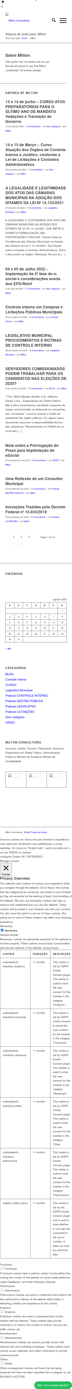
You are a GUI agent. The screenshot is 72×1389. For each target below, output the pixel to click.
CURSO (10, 685)
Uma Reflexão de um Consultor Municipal (34, 481)
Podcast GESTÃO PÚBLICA (24, 701)
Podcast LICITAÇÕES (19, 711)
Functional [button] (6, 1264)
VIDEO (55, 460)
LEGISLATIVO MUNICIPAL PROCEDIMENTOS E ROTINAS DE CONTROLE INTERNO (33, 340)
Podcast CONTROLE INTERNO (26, 695)
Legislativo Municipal (18, 690)
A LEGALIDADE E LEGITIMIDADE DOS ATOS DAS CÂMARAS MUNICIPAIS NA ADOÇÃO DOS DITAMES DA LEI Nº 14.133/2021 (35, 195)
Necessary (11, 930)
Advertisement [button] (8, 1333)
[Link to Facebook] (58, 832)
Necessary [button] (6, 926)
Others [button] (4, 1359)
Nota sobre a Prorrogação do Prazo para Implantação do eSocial (32, 450)
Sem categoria (53, 126)
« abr (8, 648)
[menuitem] (52, 20)
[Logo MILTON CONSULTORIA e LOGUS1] (29, 20)
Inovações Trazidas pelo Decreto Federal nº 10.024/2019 (35, 509)
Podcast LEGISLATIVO (20, 706)
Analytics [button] (5, 1308)
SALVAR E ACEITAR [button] (12, 1376)
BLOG (52, 388)
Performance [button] (7, 1286)
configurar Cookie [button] (10, 856)
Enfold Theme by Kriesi (35, 832)
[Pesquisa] (52, 20)
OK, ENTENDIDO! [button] (32, 856)
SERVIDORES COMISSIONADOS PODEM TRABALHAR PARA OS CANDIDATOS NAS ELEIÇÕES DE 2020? (36, 376)
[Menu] (61, 20)
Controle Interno (15, 679)
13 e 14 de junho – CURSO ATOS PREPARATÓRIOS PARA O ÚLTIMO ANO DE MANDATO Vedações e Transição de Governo (35, 111)
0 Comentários (33, 126)
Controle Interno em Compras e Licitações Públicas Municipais (34, 309)
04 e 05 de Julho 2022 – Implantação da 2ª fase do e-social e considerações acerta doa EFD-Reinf (32, 276)
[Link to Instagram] (64, 832)
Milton (8, 130)
